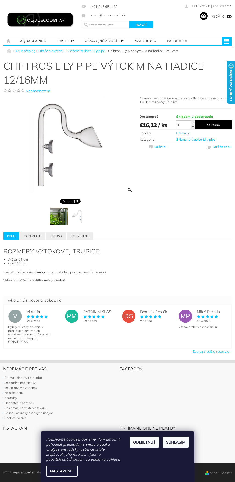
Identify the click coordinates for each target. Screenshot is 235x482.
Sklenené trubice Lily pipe (195, 139)
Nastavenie (62, 471)
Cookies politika (15, 418)
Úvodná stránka (8, 41)
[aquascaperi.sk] (41, 20)
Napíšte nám (14, 393)
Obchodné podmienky (20, 382)
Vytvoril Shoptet (221, 472)
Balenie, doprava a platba (23, 377)
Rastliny (65, 41)
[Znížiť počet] (193, 127)
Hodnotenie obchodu (19, 403)
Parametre (32, 236)
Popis (11, 236)
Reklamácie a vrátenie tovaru (25, 408)
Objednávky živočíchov (21, 387)
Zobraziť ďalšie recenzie (211, 351)
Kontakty (11, 398)
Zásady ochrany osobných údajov (29, 413)
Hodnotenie (80, 236)
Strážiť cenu (222, 147)
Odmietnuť (144, 442)
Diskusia (56, 236)
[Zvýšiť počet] (193, 122)
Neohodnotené (38, 91)
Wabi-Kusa (145, 41)
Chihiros (182, 133)
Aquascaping (33, 41)
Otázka (159, 147)
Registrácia (222, 6)
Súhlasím (175, 442)
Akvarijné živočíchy (104, 41)
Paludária (177, 41)
